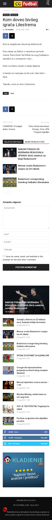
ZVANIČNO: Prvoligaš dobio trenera (12, 127)
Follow (44, 438)
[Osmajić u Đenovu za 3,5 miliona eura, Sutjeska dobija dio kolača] (8, 322)
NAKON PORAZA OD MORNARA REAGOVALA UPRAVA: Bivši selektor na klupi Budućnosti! (24, 305)
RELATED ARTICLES (13, 142)
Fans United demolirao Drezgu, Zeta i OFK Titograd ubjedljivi (39, 129)
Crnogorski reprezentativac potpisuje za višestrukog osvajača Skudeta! (32, 370)
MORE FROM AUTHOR (34, 142)
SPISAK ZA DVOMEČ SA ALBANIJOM (33, 355)
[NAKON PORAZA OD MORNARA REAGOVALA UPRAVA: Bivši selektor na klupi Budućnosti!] (10, 152)
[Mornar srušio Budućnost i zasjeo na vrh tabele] (10, 169)
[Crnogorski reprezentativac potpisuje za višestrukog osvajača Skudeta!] (8, 370)
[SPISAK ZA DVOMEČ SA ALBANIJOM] (8, 358)
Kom (12, 93)
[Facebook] (5, 36)
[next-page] (9, 192)
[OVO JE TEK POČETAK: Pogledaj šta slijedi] (8, 409)
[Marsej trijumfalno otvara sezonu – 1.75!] (8, 385)
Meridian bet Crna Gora (26, 500)
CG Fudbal (9, 29)
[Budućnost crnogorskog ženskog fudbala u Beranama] (10, 182)
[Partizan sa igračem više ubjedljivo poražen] (8, 421)
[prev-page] (4, 192)
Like (45, 432)
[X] (12, 36)
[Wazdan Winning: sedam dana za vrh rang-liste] (8, 397)
